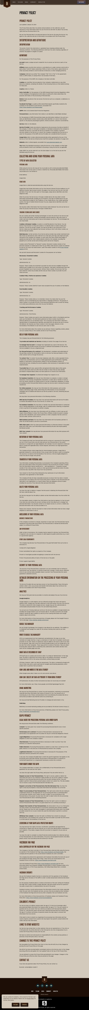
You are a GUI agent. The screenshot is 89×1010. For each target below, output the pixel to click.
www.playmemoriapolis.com (54, 142)
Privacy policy (44, 994)
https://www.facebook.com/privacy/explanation (39, 897)
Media (26, 2)
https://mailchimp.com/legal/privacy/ (29, 711)
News (14, 2)
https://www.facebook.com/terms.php (45, 860)
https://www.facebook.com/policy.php (48, 863)
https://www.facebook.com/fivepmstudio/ (30, 107)
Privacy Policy (30, 998)
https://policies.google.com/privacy (39, 620)
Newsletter (41, 2)
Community (33, 2)
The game (20, 2)
